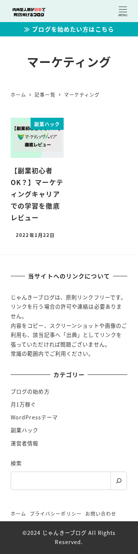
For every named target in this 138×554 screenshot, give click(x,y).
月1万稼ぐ (23, 404)
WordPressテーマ (34, 417)
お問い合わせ (101, 513)
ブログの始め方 (30, 391)
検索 (16, 463)
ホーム (18, 513)
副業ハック (25, 430)
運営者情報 (25, 443)
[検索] (118, 481)
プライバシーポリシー (56, 513)
